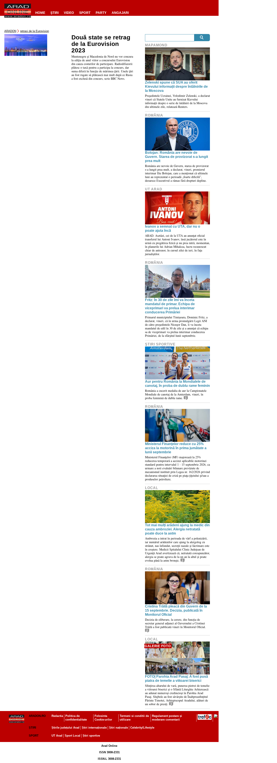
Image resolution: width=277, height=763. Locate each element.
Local (151, 488)
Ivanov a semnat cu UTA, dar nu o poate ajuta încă (172, 228)
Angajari (120, 13)
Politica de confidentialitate (76, 717)
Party (101, 13)
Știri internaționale (94, 727)
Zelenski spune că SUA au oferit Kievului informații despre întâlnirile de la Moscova (176, 86)
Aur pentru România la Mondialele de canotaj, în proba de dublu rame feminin (177, 383)
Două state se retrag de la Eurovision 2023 (100, 44)
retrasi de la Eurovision (34, 31)
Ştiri (54, 13)
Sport (84, 13)
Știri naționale (118, 727)
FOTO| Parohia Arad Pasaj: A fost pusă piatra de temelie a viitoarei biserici (176, 678)
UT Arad (153, 189)
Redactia (57, 716)
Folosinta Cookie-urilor (103, 717)
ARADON (10, 31)
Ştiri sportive (160, 344)
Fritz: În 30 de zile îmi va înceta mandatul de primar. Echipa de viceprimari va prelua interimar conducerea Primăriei (170, 306)
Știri (32, 727)
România (154, 115)
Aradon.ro (37, 716)
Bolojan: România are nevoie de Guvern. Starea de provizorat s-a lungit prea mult (176, 157)
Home (40, 13)
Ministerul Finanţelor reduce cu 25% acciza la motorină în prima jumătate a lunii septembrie (175, 448)
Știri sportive (91, 735)
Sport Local (72, 735)
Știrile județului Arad (65, 727)
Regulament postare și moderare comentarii (167, 717)
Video (69, 13)
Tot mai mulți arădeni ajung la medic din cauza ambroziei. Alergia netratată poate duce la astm (177, 529)
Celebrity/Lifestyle (142, 727)
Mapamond (156, 45)
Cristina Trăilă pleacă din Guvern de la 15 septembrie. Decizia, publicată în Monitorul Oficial (176, 610)
